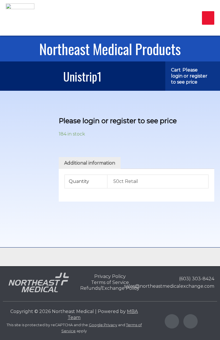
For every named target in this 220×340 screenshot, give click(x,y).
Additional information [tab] (89, 163)
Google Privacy (103, 325)
